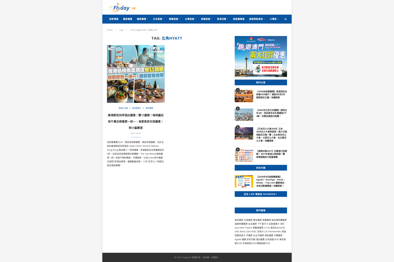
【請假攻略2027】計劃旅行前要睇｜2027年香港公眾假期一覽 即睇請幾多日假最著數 (271, 153)
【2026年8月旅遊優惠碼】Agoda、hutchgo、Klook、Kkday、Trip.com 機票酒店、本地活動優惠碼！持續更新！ (271, 181)
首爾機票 (266, 219)
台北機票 (252, 223)
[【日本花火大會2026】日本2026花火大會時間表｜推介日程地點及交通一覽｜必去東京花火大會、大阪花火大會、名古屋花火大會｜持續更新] (244, 133)
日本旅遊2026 (272, 239)
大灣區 (273, 18)
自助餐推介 (136, 108)
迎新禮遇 (114, 18)
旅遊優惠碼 (239, 18)
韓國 (259, 243)
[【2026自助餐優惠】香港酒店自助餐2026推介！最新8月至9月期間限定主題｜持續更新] (244, 96)
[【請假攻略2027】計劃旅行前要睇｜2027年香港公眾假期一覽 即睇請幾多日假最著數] (244, 155)
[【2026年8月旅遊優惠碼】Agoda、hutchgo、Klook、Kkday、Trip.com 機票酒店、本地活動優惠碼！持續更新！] (244, 181)
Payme (249, 227)
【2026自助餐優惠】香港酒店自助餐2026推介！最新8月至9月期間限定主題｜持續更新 (271, 94)
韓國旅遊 (173, 18)
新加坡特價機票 (279, 219)
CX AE (267, 227)
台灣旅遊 (189, 18)
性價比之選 (123, 108)
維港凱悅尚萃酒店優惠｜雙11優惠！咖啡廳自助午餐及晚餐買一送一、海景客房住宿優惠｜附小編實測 (136, 121)
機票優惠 (141, 18)
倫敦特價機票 (241, 223)
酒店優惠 (149, 108)
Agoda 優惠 (241, 239)
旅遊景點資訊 (256, 18)
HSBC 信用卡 (257, 231)
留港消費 (221, 18)
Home (110, 29)
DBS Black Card (242, 231)
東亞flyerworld (278, 227)
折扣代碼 (251, 239)
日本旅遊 (157, 18)
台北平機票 (259, 235)
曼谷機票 (257, 219)
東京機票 (239, 219)
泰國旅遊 (205, 18)
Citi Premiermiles (272, 231)
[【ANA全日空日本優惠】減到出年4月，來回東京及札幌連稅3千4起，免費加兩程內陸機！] (244, 115)
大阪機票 (248, 219)
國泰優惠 (127, 18)
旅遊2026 (265, 243)
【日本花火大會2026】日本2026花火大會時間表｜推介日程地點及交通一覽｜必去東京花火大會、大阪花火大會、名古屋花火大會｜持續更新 (271, 134)
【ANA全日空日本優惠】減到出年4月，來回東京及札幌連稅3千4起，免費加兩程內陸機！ (271, 113)
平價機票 (278, 235)
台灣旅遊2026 (249, 243)
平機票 (249, 235)
